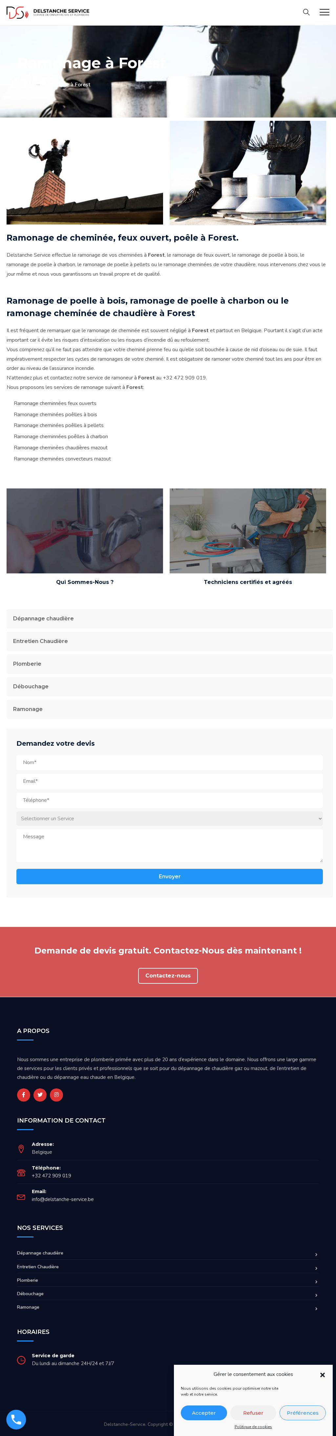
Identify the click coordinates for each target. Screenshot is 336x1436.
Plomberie (27, 664)
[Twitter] (40, 1095)
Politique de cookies (253, 1426)
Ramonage (28, 709)
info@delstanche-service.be (63, 1199)
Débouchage (31, 686)
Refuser (253, 1413)
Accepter (204, 1413)
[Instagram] (56, 1095)
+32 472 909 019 (51, 1175)
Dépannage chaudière (43, 618)
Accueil (25, 84)
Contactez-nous (168, 976)
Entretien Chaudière (40, 641)
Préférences (303, 1413)
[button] (322, 1374)
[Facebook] (23, 1095)
